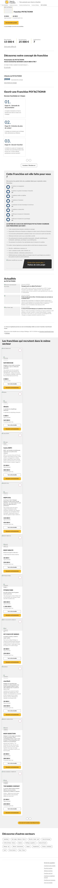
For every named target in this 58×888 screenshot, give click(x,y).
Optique (28, 846)
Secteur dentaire (12, 850)
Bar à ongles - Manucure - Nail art (19, 839)
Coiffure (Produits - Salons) (9, 842)
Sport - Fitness (22, 850)
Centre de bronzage (46, 839)
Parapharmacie (36, 846)
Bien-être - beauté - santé (34, 839)
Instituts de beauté (42, 842)
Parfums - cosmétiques (46, 846)
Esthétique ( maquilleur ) (30, 842)
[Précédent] (27, 160)
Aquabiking (6, 839)
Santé (5, 850)
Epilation (20, 842)
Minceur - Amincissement (18, 846)
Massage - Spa (6, 846)
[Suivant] (30, 160)
